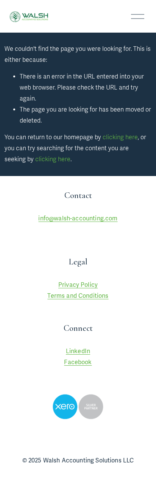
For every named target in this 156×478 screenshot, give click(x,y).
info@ (46, 218)
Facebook (78, 362)
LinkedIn (78, 351)
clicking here (120, 137)
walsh (62, 218)
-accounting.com (93, 218)
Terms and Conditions (77, 296)
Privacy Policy (78, 285)
